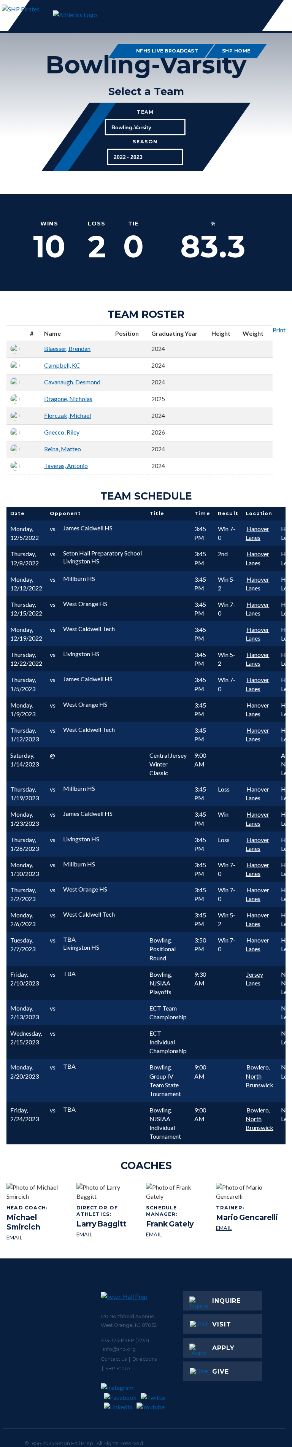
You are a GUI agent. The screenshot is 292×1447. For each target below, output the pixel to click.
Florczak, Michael (67, 415)
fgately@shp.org (178, 1235)
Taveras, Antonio (66, 465)
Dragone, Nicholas (68, 398)
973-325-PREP (117, 1340)
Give (220, 1371)
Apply (223, 1348)
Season (145, 142)
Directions (144, 1359)
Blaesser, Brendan (67, 348)
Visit (221, 1324)
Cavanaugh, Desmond (72, 382)
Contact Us (114, 1359)
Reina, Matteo (62, 448)
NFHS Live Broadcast (167, 51)
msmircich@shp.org (38, 1238)
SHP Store (117, 1368)
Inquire (226, 1300)
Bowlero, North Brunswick (259, 1075)
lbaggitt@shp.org (108, 1235)
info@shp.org (119, 1349)
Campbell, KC (62, 365)
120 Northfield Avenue (127, 1316)
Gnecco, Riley (61, 432)
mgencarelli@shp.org (247, 1228)
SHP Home (236, 51)
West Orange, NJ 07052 (129, 1325)
